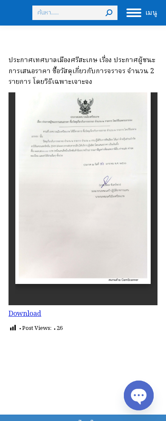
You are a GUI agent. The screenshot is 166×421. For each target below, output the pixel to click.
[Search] (109, 13)
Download (25, 314)
